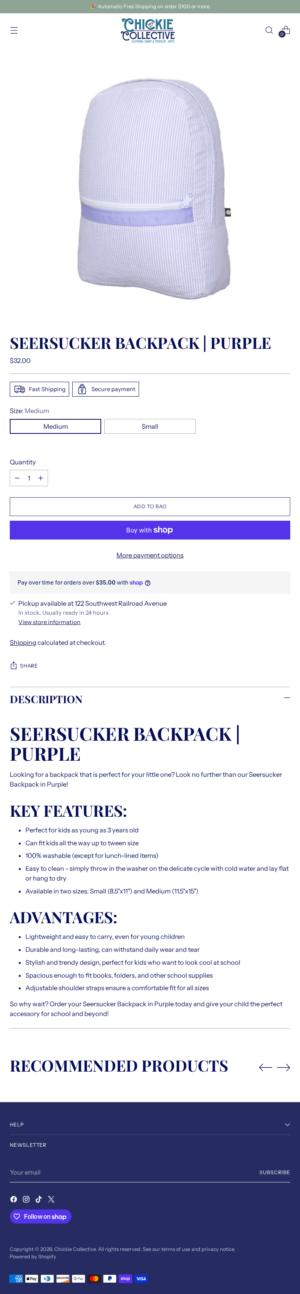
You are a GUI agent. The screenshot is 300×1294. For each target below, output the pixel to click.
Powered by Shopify (33, 1257)
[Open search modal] (269, 30)
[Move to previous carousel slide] (265, 1067)
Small (150, 426)
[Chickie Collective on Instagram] (27, 1200)
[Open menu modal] (14, 30)
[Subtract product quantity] (17, 478)
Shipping (23, 642)
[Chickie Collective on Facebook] (14, 1200)
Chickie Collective (75, 1249)
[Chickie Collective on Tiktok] (39, 1200)
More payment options (150, 555)
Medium (55, 426)
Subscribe (274, 1172)
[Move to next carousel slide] (283, 1067)
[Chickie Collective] (150, 30)
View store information (49, 622)
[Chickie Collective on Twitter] (52, 1200)
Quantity (23, 462)
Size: (29, 411)
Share (29, 666)
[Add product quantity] (41, 478)
